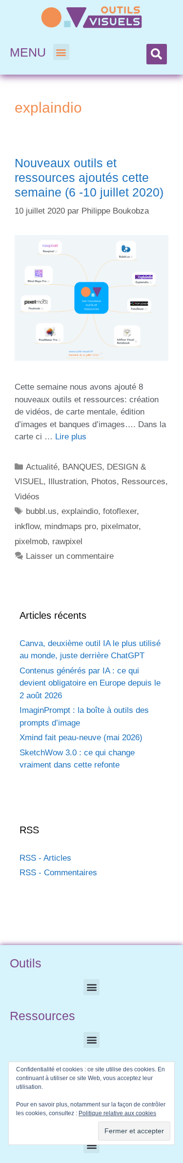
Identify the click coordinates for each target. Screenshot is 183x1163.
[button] (61, 52)
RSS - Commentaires (58, 872)
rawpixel (67, 541)
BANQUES (82, 467)
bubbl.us (41, 511)
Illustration (67, 481)
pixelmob (31, 541)
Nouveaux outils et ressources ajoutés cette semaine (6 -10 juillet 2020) (89, 177)
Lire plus (70, 436)
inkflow (27, 526)
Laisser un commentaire (70, 556)
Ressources (143, 481)
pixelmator (120, 526)
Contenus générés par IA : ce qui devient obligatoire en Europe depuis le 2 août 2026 (90, 683)
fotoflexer (120, 511)
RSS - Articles (45, 858)
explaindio (79, 511)
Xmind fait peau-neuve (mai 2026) (81, 737)
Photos (104, 481)
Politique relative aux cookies (117, 1113)
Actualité (42, 467)
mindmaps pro (70, 526)
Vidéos (27, 496)
